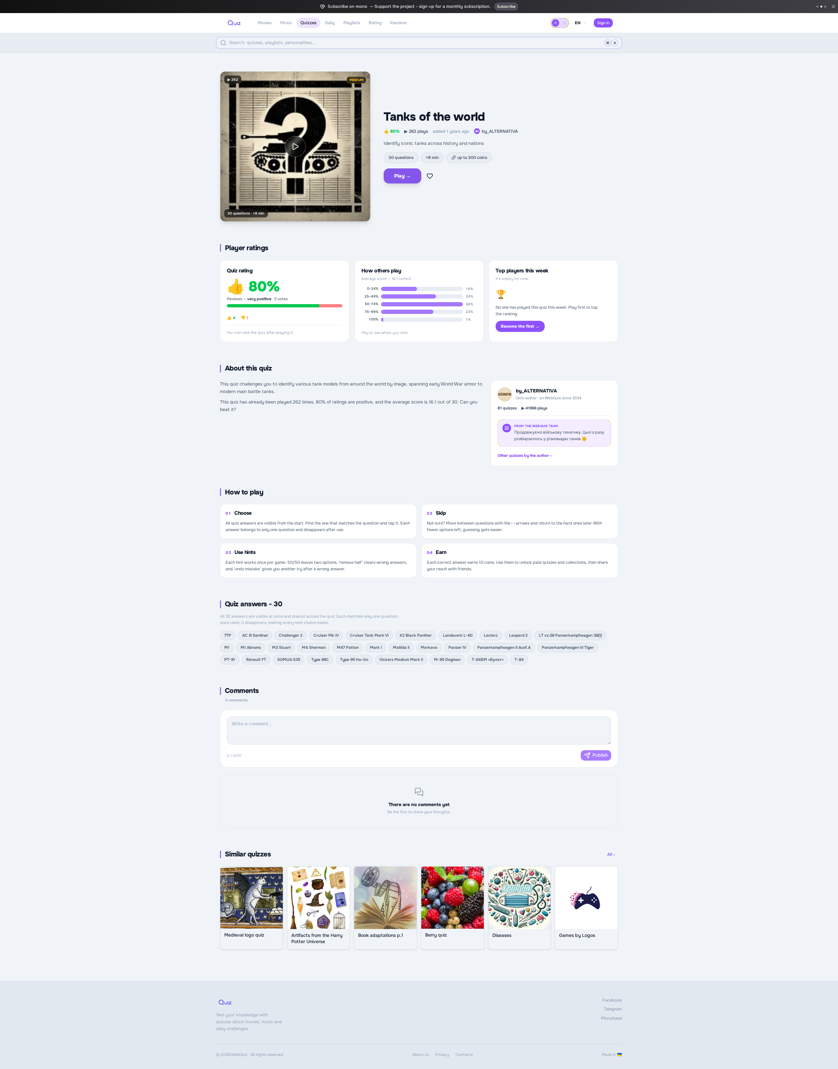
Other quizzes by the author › (524, 455)
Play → (402, 176)
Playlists (351, 23)
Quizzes (309, 23)
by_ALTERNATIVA (496, 131)
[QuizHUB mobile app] (825, 7)
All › (611, 854)
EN (578, 23)
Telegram (613, 1009)
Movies (265, 23)
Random (398, 23)
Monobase (611, 1018)
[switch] (560, 23)
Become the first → (520, 326)
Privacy (442, 1054)
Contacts (464, 1054)
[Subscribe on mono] (821, 7)
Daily (330, 23)
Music (286, 23)
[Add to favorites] (430, 176)
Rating (375, 23)
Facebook (612, 1000)
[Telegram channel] (817, 7)
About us (420, 1054)
